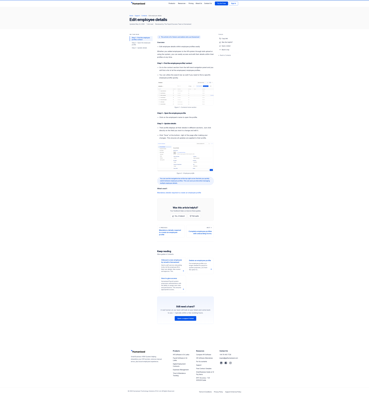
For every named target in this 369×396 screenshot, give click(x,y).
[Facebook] (226, 363)
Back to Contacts (224, 55)
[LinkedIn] (221, 363)
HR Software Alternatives (204, 358)
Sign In (233, 3)
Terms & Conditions (205, 392)
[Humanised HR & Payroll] (138, 3)
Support (137, 15)
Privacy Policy (218, 392)
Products (172, 3)
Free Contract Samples (204, 368)
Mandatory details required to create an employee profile (179, 193)
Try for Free (221, 3)
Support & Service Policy (233, 392)
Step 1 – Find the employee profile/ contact (141, 38)
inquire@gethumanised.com (228, 358)
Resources (182, 3)
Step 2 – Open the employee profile (141, 43)
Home (131, 15)
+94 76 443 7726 (225, 355)
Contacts (144, 15)
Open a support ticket (185, 318)
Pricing (191, 3)
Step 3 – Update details (139, 48)
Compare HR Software (203, 355)
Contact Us (208, 3)
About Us (199, 3)
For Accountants (201, 361)
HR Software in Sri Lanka (181, 355)
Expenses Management (181, 370)
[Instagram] (230, 363)
